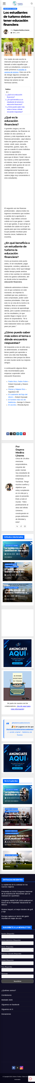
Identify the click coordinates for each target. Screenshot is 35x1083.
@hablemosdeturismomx (21, 723)
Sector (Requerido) (7, 947)
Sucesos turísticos (11, 809)
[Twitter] (17, 526)
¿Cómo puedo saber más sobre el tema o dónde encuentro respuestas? (15, 109)
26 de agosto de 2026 (15, 798)
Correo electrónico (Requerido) (11, 940)
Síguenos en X (7, 1009)
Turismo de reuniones (11, 811)
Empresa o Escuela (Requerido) (11, 953)
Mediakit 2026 (7, 1000)
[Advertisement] (17, 194)
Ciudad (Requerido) (7, 960)
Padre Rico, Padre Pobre (18, 381)
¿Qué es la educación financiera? (14, 96)
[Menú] (4, 3)
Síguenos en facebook (10, 1005)
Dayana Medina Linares (21, 30)
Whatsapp (4, 973)
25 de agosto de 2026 (15, 820)
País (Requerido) (6, 967)
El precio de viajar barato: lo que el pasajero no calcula (16, 571)
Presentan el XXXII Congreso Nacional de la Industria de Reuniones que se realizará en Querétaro (16, 894)
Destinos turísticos (11, 855)
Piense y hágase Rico (16, 389)
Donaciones (6, 1014)
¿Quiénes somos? (8, 990)
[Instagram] (24, 526)
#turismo (10, 729)
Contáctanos (6, 995)
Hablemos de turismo (10, 8)
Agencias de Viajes (10, 564)
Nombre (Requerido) (7, 933)
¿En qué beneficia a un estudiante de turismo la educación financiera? (15, 102)
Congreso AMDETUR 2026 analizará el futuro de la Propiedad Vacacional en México (17, 903)
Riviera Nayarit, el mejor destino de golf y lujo (17, 860)
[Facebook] (21, 526)
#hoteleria (18, 729)
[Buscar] (32, 3)
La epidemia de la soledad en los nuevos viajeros (17, 550)
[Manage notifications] (30, 1078)
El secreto (12, 405)
